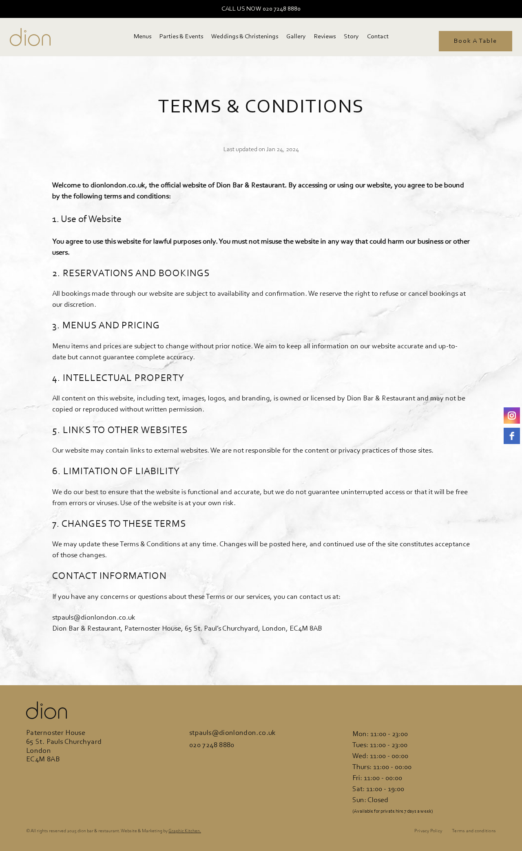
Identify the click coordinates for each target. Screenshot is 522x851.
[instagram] (512, 415)
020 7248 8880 (211, 745)
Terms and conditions (474, 831)
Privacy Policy (428, 831)
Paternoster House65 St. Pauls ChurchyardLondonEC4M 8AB (64, 746)
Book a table (475, 41)
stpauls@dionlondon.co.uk (232, 733)
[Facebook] (512, 436)
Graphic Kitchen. (184, 831)
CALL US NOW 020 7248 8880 (261, 9)
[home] (30, 37)
